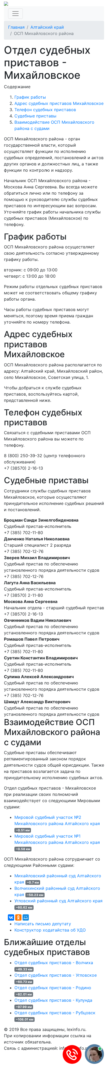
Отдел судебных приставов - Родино (52, 987)
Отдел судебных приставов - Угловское (55, 975)
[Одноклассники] (18, 917)
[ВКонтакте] (11, 917)
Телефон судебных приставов (45, 109)
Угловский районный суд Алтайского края (58, 900)
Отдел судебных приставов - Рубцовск (54, 1012)
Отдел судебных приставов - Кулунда (53, 1000)
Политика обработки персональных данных (49, 1054)
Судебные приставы (35, 115)
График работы (30, 97)
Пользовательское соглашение (36, 1060)
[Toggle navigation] (15, 13)
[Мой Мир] (26, 917)
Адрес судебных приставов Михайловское (59, 103)
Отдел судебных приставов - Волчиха (53, 962)
